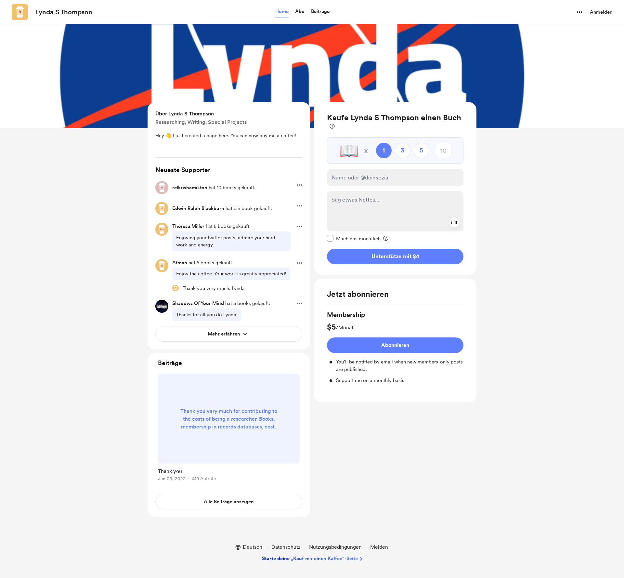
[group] (395, 347)
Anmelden (601, 12)
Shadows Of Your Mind (198, 303)
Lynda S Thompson (64, 12)
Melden (379, 547)
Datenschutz (286, 547)
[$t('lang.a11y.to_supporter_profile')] (175, 288)
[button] (282, 12)
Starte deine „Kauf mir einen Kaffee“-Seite (310, 558)
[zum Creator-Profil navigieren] (20, 12)
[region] (395, 188)
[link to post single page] (228, 429)
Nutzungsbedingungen (335, 547)
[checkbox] (354, 238)
